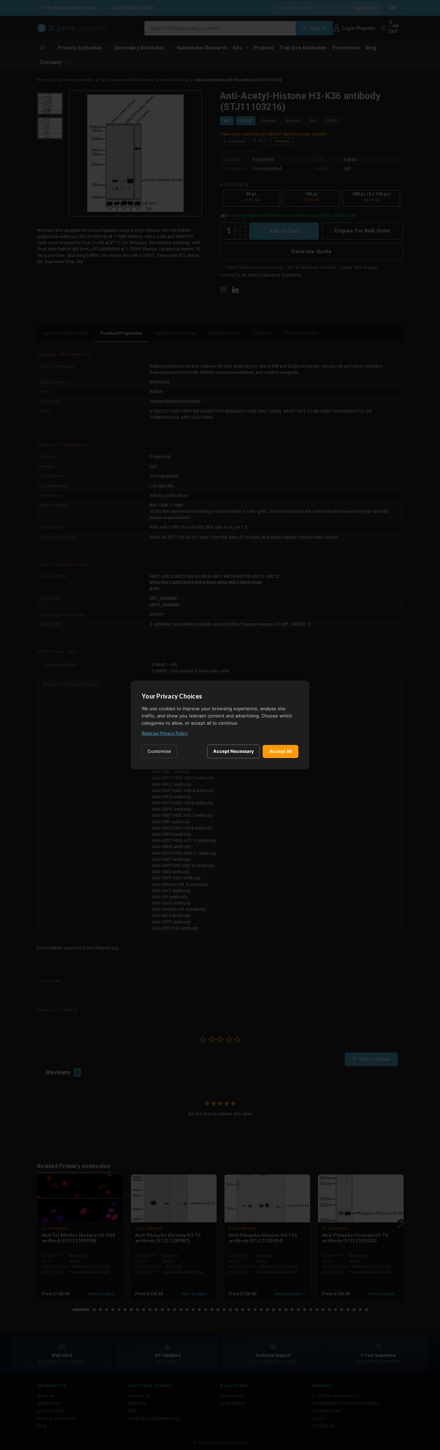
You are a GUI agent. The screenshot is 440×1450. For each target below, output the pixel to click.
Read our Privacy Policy (165, 733)
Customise (159, 751)
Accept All (281, 751)
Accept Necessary (233, 751)
